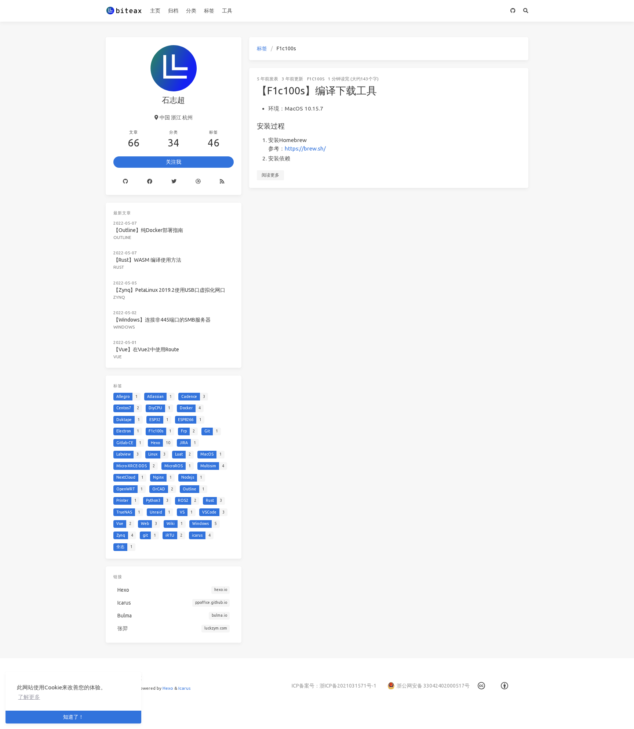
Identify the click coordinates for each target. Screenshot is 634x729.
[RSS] (222, 181)
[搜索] (526, 11)
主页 (155, 11)
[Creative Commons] (481, 685)
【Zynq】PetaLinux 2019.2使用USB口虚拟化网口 (169, 290)
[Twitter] (174, 181)
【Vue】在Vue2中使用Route (146, 349)
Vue (117, 356)
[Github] (125, 181)
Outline (122, 237)
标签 (209, 11)
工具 (227, 11)
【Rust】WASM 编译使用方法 (147, 260)
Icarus (184, 688)
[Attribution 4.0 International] (504, 685)
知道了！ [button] (73, 717)
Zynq (119, 297)
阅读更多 (270, 175)
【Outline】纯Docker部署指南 (148, 230)
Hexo (168, 688)
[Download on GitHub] (513, 11)
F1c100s (315, 78)
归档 (173, 11)
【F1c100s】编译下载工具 (317, 90)
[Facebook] (150, 181)
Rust (118, 267)
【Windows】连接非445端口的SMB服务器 (162, 320)
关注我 (173, 162)
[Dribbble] (198, 181)
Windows (124, 326)
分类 (191, 11)
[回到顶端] (548, 714)
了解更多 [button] (29, 697)
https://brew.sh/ (305, 148)
